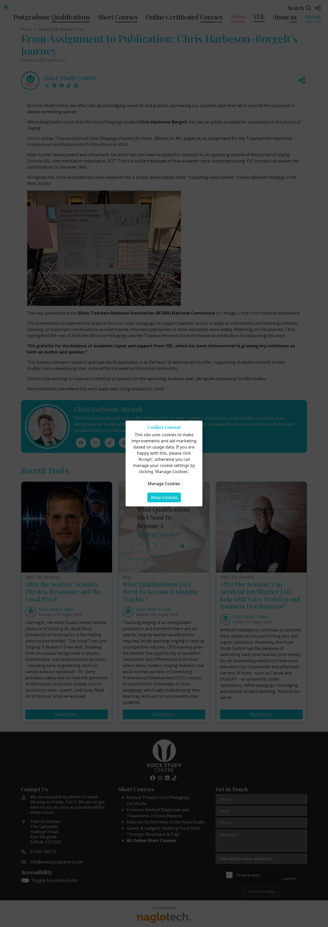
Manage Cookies (164, 483)
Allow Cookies (164, 497)
